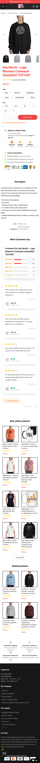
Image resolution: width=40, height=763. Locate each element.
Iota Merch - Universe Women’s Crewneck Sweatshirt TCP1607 (28, 591)
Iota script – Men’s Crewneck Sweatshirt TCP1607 (10, 623)
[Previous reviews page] (25, 406)
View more (20, 557)
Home (3, 13)
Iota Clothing (12, 13)
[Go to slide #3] (28, 59)
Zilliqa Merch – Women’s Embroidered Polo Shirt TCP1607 (10, 478)
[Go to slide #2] (17, 59)
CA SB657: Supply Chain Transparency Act (15, 702)
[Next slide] (36, 34)
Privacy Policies (6, 696)
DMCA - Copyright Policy (9, 699)
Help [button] (36, 760)
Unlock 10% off (4, 753)
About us (4, 690)
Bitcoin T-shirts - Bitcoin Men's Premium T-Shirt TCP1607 (10, 446)
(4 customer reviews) (19, 80)
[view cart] (37, 6)
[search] (33, 6)
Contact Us (5, 721)
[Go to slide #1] (6, 59)
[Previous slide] (4, 34)
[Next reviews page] (35, 406)
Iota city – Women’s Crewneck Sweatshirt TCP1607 (10, 591)
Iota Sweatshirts (26, 13)
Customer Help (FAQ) (8, 724)
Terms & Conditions (7, 693)
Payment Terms (6, 715)
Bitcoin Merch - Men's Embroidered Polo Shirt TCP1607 (10, 543)
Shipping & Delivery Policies (10, 712)
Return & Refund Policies (9, 718)
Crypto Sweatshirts (23, 227)
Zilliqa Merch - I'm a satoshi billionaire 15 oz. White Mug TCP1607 (29, 511)
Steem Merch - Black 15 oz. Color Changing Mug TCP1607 (29, 446)
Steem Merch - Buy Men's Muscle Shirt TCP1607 (9, 511)
